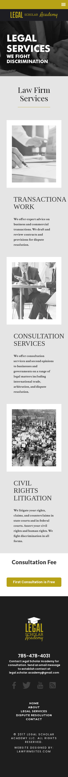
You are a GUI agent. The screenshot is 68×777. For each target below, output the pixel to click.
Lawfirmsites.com (34, 751)
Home (34, 703)
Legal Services (34, 711)
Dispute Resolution (34, 715)
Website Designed (30, 748)
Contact (34, 719)
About (34, 707)
